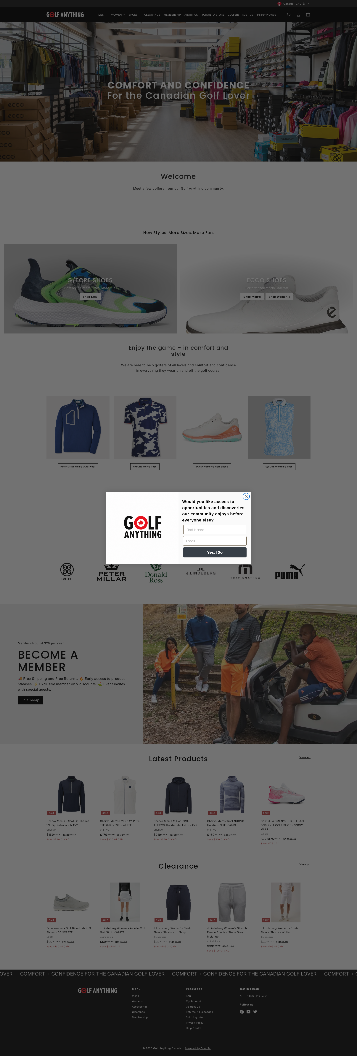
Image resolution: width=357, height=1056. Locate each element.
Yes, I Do (215, 552)
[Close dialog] (246, 496)
